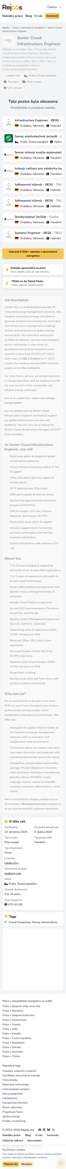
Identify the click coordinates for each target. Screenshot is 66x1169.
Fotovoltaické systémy (16, 1089)
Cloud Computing (19, 922)
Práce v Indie (10, 1029)
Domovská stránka (15, 869)
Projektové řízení (12, 1112)
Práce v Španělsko (13, 1043)
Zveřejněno (11, 827)
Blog (28, 16)
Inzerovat (52, 16)
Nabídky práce (12, 16)
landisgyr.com (12, 873)
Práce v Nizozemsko (14, 1020)
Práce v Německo (12, 1011)
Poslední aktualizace (46, 827)
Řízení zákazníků (12, 1107)
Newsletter (34, 1140)
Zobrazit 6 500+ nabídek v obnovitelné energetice (33, 254)
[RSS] (53, 1130)
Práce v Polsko (11, 1056)
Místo (7, 879)
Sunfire (54, 217)
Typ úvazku (11, 837)
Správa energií (11, 1116)
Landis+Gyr (11, 863)
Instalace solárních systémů (19, 1071)
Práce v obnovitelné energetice (29, 27)
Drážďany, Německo (32, 126)
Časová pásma (13, 900)
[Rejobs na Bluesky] (48, 1130)
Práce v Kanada (11, 1033)
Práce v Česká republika (16, 1038)
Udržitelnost (10, 1098)
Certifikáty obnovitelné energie (21, 1075)
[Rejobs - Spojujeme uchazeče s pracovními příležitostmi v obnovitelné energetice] (12, 7)
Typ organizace (13, 848)
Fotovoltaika (9, 1080)
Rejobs (5, 27)
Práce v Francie (11, 1024)
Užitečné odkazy (12, 1140)
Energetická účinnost (15, 1103)
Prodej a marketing (13, 1121)
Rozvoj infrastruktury (45, 922)
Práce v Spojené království (18, 1015)
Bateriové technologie (15, 1084)
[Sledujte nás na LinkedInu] (44, 1130)
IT (5, 922)
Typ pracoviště (43, 837)
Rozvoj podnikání (12, 1094)
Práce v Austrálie (12, 1052)
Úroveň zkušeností (15, 889)
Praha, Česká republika (34, 142)
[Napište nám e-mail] (39, 1130)
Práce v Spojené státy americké (21, 1006)
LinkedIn (9, 858)
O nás (38, 16)
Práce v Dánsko (11, 1047)
